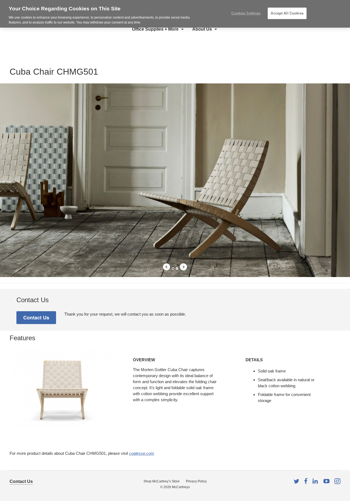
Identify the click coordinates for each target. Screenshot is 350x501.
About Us (202, 29)
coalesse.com (141, 453)
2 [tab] (177, 268)
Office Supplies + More (155, 29)
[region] (175, 14)
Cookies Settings (246, 13)
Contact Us (21, 481)
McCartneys (181, 487)
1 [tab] (173, 268)
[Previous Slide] (166, 266)
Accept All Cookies (287, 13)
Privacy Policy (196, 481)
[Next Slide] (183, 266)
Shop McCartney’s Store (162, 481)
